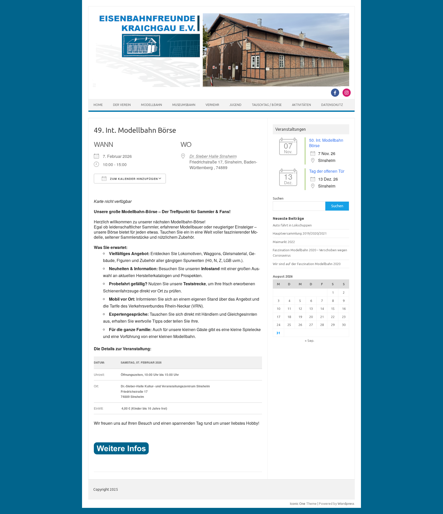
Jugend (235, 104)
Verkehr (212, 104)
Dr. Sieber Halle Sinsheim (213, 156)
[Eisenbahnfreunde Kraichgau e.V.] (221, 86)
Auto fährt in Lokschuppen (292, 225)
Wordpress (346, 503)
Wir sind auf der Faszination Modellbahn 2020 (306, 264)
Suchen (278, 198)
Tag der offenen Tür (326, 171)
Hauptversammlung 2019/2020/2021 (300, 233)
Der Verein (122, 104)
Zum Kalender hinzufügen (133, 179)
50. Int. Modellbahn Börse (326, 142)
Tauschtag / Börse (267, 104)
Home (98, 104)
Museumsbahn (183, 104)
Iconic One (297, 503)
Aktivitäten (301, 104)
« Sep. (309, 340)
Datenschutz (332, 104)
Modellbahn (151, 104)
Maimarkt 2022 (284, 242)
